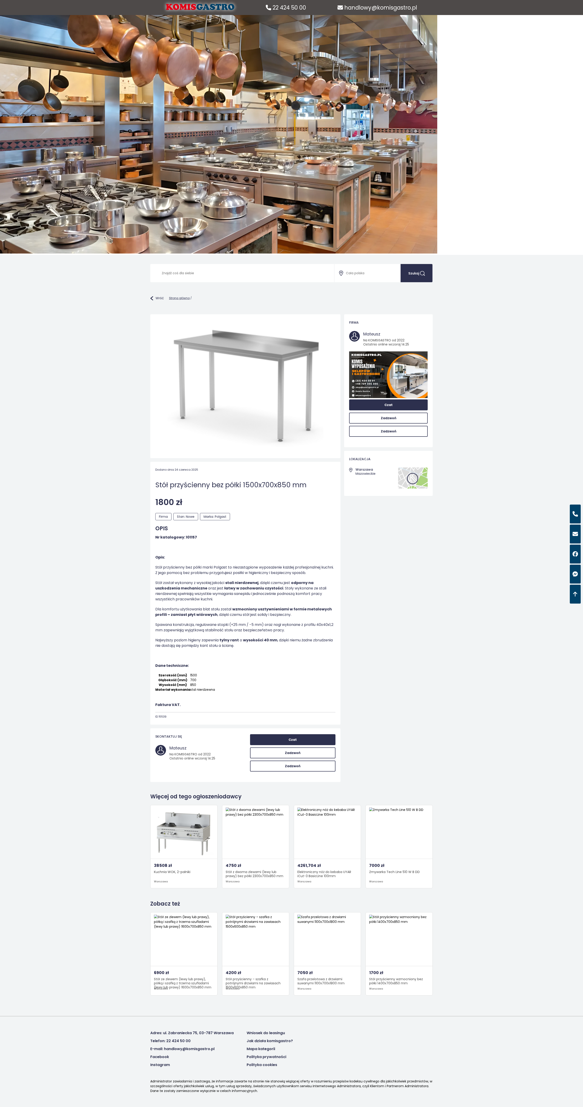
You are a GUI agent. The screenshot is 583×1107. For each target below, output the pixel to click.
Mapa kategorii (261, 1048)
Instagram (160, 1064)
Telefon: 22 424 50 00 (170, 1041)
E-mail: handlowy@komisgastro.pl (182, 1048)
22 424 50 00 (288, 7)
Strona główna (179, 298)
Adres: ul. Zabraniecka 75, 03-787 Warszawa (192, 1033)
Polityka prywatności (266, 1056)
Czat (293, 739)
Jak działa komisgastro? (270, 1041)
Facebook (159, 1056)
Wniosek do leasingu (266, 1033)
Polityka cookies (262, 1064)
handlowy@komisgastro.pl (380, 7)
